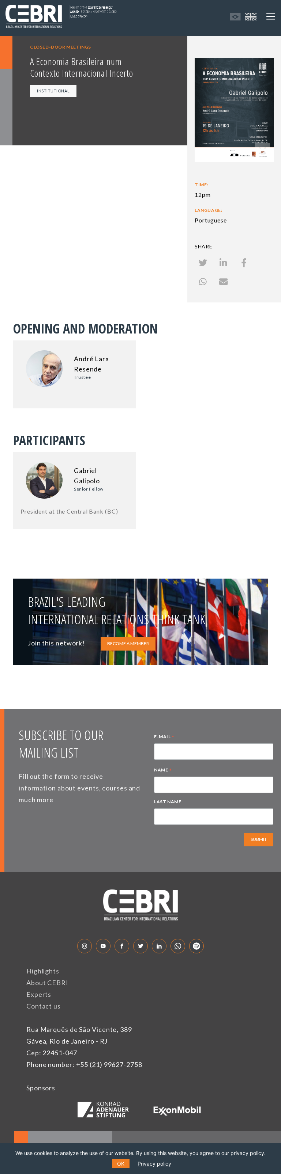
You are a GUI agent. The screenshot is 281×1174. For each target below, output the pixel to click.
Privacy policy (154, 1163)
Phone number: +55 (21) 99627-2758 (84, 1064)
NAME (163, 771)
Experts (38, 994)
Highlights (42, 971)
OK (120, 1163)
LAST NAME (167, 801)
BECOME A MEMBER (128, 643)
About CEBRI (47, 983)
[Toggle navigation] (271, 16)
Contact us (43, 1006)
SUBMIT (259, 839)
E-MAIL (164, 737)
